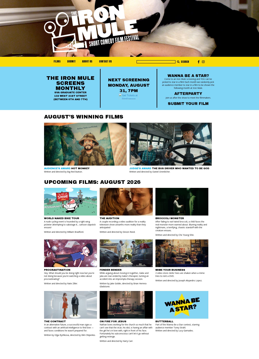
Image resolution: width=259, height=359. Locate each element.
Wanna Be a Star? (188, 76)
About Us (87, 61)
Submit (71, 61)
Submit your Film (188, 104)
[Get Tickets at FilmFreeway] (128, 96)
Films (57, 61)
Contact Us (105, 61)
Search (184, 62)
